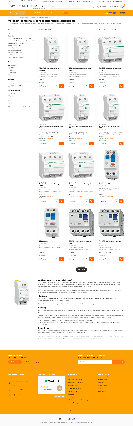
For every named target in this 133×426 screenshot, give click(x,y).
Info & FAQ (37, 13)
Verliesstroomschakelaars (46, 17)
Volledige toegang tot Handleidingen (78, 400)
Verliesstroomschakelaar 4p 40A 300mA (51, 127)
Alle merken (13, 65)
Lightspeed (70, 422)
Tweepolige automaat (14, 45)
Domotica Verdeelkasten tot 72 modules (19, 38)
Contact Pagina (72, 391)
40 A (12, 94)
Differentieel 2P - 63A (47, 241)
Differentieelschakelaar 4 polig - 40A (80, 242)
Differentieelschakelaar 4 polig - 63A (110, 242)
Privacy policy (72, 397)
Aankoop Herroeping (32, 362)
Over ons (70, 377)
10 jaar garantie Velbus (74, 388)
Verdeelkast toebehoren (15, 52)
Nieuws (29, 13)
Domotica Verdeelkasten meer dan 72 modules (21, 41)
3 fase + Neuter (15, 85)
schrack (12, 75)
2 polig (13, 83)
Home (9, 17)
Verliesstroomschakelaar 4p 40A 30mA (110, 69)
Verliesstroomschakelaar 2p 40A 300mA (51, 69)
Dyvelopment (89, 422)
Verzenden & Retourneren (75, 382)
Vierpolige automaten (14, 50)
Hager (12, 70)
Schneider (13, 72)
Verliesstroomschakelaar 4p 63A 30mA (51, 184)
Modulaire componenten (15, 55)
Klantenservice (55, 13)
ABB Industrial (14, 68)
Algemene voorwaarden (75, 380)
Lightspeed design (79, 422)
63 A (12, 96)
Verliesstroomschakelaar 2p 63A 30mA (80, 127)
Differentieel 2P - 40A (106, 184)
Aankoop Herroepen (74, 403)
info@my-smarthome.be (19, 395)
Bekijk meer (58, 396)
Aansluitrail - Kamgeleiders (16, 57)
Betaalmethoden (72, 385)
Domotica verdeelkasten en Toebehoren (25, 17)
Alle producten (102, 391)
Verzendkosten (50, 81)
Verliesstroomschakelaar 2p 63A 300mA (110, 127)
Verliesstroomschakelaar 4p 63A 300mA (80, 184)
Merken (46, 13)
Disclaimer (71, 394)
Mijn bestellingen (102, 380)
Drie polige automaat (14, 48)
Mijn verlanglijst (102, 385)
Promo (65, 13)
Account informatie (103, 377)
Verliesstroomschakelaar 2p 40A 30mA (80, 69)
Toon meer (81, 269)
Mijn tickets (101, 382)
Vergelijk (43, 86)
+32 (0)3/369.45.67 (17, 390)
